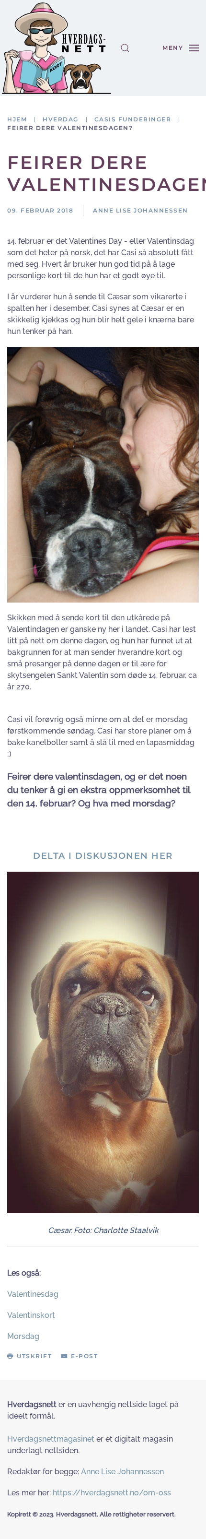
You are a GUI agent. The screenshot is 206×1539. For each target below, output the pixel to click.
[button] (125, 48)
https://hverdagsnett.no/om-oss (112, 1492)
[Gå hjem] (56, 48)
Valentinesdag (32, 1294)
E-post (84, 1356)
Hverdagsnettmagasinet (50, 1439)
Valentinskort (31, 1315)
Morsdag (23, 1336)
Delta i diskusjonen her (103, 856)
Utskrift (34, 1356)
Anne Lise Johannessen (122, 1471)
